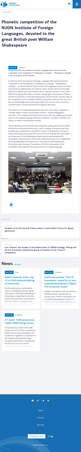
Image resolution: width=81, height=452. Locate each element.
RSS (49, 436)
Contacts (40, 418)
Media (40, 410)
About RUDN (7, 12)
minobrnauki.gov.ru (40, 445)
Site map (40, 425)
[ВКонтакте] (11, 205)
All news (18, 264)
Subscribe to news (36, 436)
